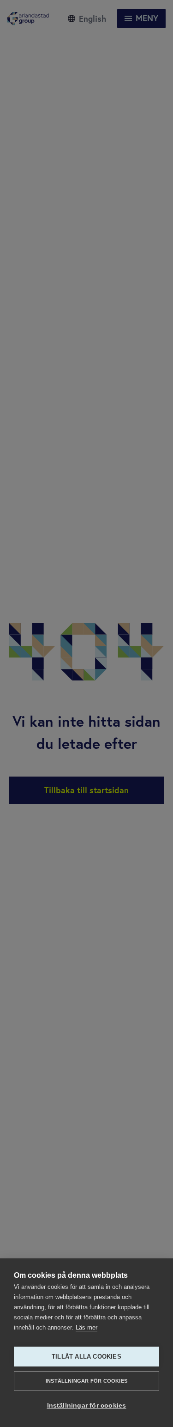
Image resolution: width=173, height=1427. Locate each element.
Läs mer (86, 1327)
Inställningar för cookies (86, 1381)
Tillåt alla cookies (86, 1356)
